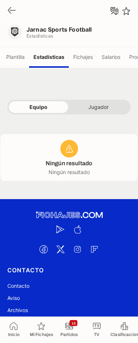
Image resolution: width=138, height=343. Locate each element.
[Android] (60, 229)
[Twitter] (60, 249)
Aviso (13, 298)
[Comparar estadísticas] (114, 11)
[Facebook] (43, 249)
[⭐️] (126, 11)
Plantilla (15, 57)
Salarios (111, 57)
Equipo (38, 107)
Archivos (17, 310)
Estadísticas (48, 57)
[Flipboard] (94, 249)
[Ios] (77, 229)
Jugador (98, 107)
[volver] (11, 11)
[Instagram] (77, 249)
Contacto (18, 286)
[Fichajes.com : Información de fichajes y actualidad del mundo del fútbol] (69, 215)
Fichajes (83, 57)
